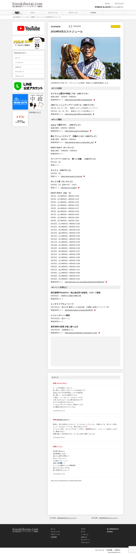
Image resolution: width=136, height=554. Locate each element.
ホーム (107, 3)
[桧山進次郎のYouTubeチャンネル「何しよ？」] (28, 23)
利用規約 (110, 531)
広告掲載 (109, 550)
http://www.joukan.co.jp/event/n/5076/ (79, 310)
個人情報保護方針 (113, 529)
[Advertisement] (68, 351)
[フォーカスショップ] (28, 37)
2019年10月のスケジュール (66, 518)
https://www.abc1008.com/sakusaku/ (78, 100)
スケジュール (52, 12)
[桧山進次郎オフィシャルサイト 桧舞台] (27, 3)
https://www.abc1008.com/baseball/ (78, 114)
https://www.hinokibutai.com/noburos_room (81, 333)
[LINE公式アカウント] (28, 81)
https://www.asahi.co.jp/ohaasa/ (77, 131)
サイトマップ (119, 3)
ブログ (32, 12)
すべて (17, 58)
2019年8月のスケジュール (108, 518)
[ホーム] (17, 12)
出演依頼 (93, 12)
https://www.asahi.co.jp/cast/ (71, 176)
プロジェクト (19, 76)
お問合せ (117, 550)
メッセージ (19, 62)
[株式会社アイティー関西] (20, 112)
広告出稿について (35, 112)
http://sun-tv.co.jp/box (69, 188)
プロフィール (72, 12)
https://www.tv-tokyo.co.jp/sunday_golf (79, 142)
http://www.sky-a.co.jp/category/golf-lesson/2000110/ (84, 282)
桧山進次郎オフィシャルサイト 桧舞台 (24, 17)
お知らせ (18, 67)
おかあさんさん (62, 419)
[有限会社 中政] (36, 95)
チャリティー (19, 71)
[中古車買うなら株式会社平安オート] (20, 95)
